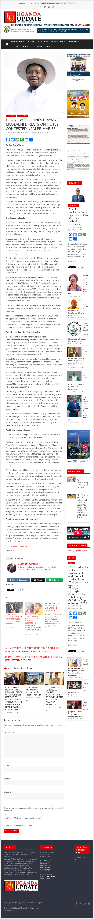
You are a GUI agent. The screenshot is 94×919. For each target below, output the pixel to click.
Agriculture (42, 42)
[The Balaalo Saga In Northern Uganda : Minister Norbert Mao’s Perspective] (74, 372)
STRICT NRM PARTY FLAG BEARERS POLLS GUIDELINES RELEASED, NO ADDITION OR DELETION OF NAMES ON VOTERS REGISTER (33, 623)
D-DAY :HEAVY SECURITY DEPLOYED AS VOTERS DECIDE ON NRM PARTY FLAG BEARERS (14, 619)
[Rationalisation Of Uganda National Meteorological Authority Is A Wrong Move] (74, 322)
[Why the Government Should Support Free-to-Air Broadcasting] (74, 396)
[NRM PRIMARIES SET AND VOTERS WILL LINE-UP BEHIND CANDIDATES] (54, 614)
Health (31, 42)
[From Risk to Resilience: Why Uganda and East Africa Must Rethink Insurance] (78, 188)
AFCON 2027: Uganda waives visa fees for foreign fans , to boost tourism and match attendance (78, 667)
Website (7, 792)
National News (17, 42)
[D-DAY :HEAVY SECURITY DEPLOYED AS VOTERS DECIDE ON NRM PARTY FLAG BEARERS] (14, 607)
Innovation (74, 42)
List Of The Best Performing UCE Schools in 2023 (83, 482)
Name (7, 765)
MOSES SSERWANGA (30, 132)
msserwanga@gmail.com (16, 546)
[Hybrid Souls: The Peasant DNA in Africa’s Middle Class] (74, 274)
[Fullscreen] (88, 537)
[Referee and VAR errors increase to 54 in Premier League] (74, 682)
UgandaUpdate (73, 230)
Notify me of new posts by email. (18, 825)
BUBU (39, 47)
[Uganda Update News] (6, 44)
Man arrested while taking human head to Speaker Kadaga (33, 691)
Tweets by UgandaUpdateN (77, 550)
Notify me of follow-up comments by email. (22, 818)
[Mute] (85, 537)
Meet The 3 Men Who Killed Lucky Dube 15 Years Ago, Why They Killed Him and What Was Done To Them (83, 506)
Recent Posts (20, 559)
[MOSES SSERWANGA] (11, 565)
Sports (71, 563)
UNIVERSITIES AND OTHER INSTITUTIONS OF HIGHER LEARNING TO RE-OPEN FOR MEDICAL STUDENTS (32, 650)
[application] (78, 533)
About (47, 47)
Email (7, 779)
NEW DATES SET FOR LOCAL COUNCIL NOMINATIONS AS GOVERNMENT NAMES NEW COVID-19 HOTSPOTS (54, 696)
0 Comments (44, 132)
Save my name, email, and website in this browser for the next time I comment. (33, 809)
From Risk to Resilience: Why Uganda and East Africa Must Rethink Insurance (78, 217)
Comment (9, 732)
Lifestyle (14, 47)
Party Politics (11, 116)
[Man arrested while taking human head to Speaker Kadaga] (34, 673)
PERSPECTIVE (28, 47)
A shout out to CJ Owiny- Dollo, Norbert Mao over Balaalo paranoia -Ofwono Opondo (77, 357)
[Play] (69, 537)
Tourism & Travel (58, 42)
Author (9, 559)
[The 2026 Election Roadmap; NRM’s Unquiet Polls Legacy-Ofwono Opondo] (74, 301)
